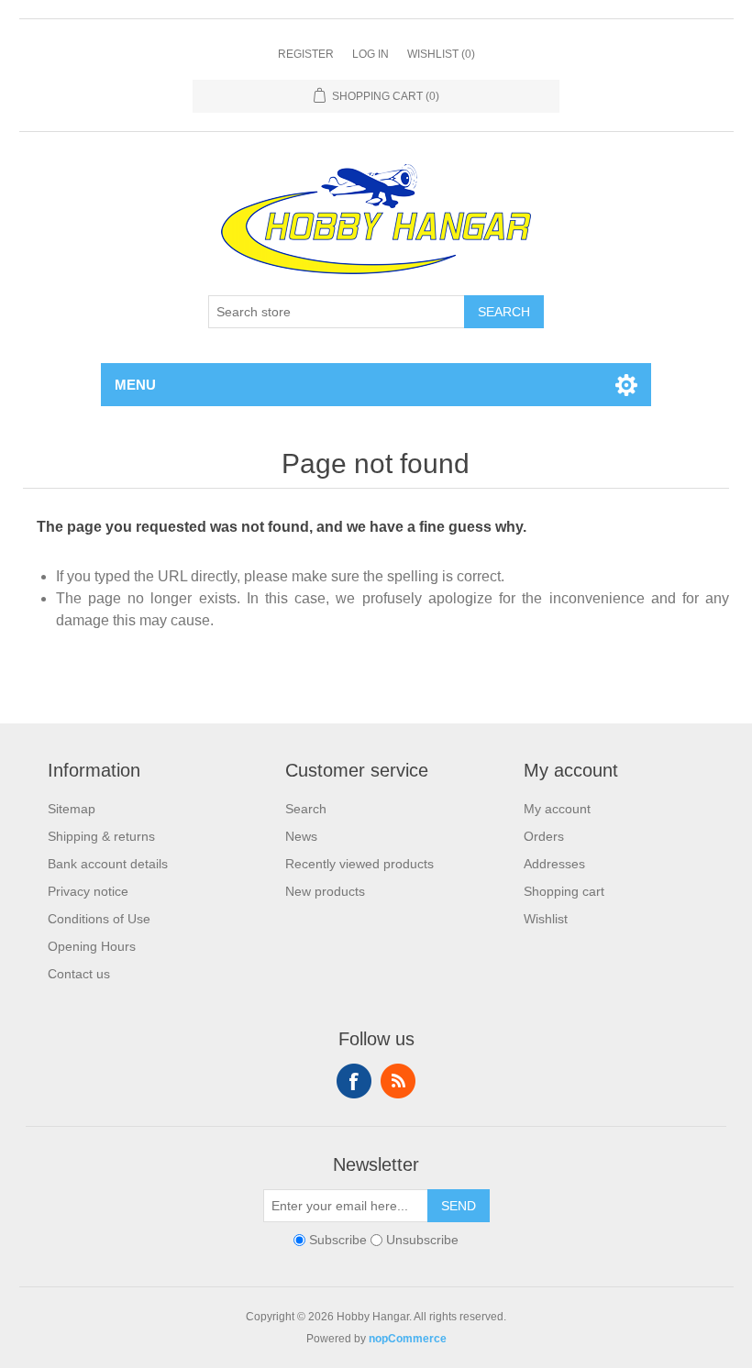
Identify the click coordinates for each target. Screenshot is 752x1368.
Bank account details (108, 863)
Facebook (354, 1081)
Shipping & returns (101, 836)
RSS (398, 1081)
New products (325, 891)
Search (504, 311)
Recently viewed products (359, 863)
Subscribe (338, 1239)
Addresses (554, 863)
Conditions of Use (99, 918)
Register (306, 54)
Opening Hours (92, 946)
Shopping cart (564, 891)
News (301, 836)
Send (458, 1205)
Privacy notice (88, 891)
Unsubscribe (422, 1239)
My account (557, 808)
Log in (370, 54)
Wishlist (546, 918)
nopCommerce (408, 1338)
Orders (544, 836)
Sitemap (71, 808)
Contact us (79, 973)
